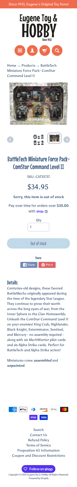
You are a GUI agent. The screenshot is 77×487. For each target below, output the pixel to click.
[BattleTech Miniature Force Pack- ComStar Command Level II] (54, 138)
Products (28, 65)
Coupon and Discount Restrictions (38, 455)
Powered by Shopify (39, 478)
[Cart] (44, 50)
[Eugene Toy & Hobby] (38, 27)
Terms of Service (38, 445)
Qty (38, 220)
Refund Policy (38, 440)
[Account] (32, 50)
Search (38, 430)
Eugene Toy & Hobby (37, 474)
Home (11, 65)
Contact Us (38, 435)
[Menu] (20, 50)
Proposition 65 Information (38, 450)
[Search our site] (57, 50)
